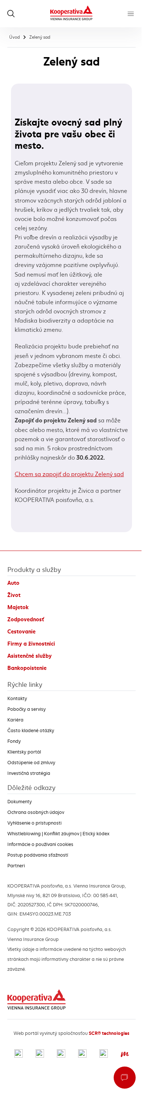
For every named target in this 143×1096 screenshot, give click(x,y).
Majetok (18, 607)
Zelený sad (39, 37)
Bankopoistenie (27, 668)
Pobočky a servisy (26, 709)
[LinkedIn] (61, 1054)
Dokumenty (19, 802)
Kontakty (17, 699)
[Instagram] (40, 1054)
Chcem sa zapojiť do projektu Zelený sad (69, 474)
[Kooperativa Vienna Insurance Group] (71, 14)
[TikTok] (103, 1054)
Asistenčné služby (29, 656)
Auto (13, 583)
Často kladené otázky (30, 731)
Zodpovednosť (25, 619)
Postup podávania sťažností (37, 855)
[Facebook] (18, 1054)
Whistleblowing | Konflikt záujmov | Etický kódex (58, 834)
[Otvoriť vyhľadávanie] (11, 13)
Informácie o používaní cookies (40, 844)
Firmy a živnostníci (31, 643)
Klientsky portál (24, 752)
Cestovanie (21, 631)
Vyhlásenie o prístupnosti (34, 823)
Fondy (14, 741)
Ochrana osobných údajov (35, 812)
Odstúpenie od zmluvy (31, 763)
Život (14, 595)
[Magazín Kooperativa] (125, 1054)
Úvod (14, 37)
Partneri (16, 866)
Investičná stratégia (28, 773)
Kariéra (15, 720)
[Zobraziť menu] (131, 14)
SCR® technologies (109, 1033)
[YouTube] (82, 1054)
